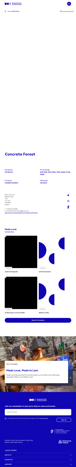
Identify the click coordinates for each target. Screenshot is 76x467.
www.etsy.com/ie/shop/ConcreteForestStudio (21, 213)
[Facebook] (68, 207)
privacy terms (44, 418)
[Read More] (70, 377)
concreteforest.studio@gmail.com (17, 211)
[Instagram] (68, 200)
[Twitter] (68, 195)
